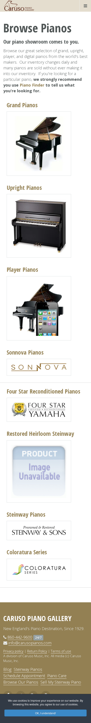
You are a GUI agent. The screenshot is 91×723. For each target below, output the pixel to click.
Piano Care (56, 675)
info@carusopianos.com (29, 642)
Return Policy (37, 651)
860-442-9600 (20, 637)
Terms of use (61, 651)
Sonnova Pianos (25, 352)
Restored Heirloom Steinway (40, 433)
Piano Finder (32, 85)
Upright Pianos (24, 187)
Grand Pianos (22, 105)
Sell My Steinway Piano (60, 682)
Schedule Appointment (24, 675)
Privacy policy (13, 651)
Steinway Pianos (26, 514)
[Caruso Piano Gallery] (18, 5)
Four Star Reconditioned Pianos (43, 391)
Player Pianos (22, 269)
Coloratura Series (27, 552)
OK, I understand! (45, 713)
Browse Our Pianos (20, 682)
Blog (7, 669)
